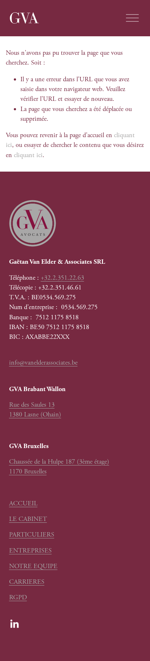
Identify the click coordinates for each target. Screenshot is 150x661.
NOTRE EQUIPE (33, 566)
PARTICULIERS (31, 534)
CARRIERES (26, 582)
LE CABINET (28, 519)
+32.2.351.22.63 (62, 278)
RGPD (18, 597)
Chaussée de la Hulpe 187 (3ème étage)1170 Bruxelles (59, 466)
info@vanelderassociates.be (43, 362)
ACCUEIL (23, 503)
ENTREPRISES (30, 550)
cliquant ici (28, 155)
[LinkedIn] (14, 624)
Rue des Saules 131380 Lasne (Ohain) (35, 410)
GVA (24, 18)
